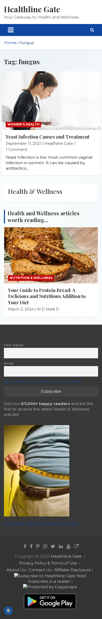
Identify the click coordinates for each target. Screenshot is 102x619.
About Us (16, 569)
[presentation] (86, 213)
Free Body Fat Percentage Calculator (41, 523)
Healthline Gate (32, 9)
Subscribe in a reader (49, 581)
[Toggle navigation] (11, 30)
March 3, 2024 (21, 309)
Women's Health (23, 124)
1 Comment (16, 149)
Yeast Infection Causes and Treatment (47, 137)
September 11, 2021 (23, 143)
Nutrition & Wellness (31, 278)
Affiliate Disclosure (72, 569)
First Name (14, 345)
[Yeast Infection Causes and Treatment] (51, 100)
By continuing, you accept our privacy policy (43, 381)
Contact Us (40, 569)
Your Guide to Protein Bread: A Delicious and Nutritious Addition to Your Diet (47, 296)
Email (8, 363)
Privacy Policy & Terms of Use (48, 563)
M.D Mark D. (48, 309)
